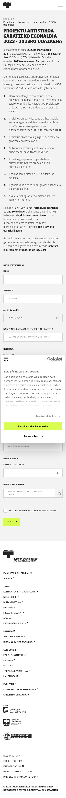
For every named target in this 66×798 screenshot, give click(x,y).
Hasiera (7, 19)
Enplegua (8, 684)
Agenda (7, 579)
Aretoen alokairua (14, 637)
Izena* (6, 271)
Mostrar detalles (46, 416)
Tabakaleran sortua (15, 671)
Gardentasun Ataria (15, 695)
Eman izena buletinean (16, 573)
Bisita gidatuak (12, 602)
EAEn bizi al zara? (13, 465)
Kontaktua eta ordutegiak (19, 592)
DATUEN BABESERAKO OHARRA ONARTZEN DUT (34, 511)
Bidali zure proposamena (17, 642)
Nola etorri (10, 597)
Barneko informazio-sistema (19, 777)
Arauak (7, 618)
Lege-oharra (10, 756)
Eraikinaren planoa (14, 624)
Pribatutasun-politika (16, 772)
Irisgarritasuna (12, 613)
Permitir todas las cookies (33, 426)
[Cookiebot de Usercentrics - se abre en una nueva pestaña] (47, 359)
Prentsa (8, 632)
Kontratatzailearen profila (19, 690)
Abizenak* (9, 291)
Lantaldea (9, 676)
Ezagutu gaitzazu (14, 655)
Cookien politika (12, 761)
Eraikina (8, 661)
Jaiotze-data (11, 310)
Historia (8, 666)
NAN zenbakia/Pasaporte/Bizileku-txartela (28, 329)
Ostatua (8, 608)
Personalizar (31, 436)
